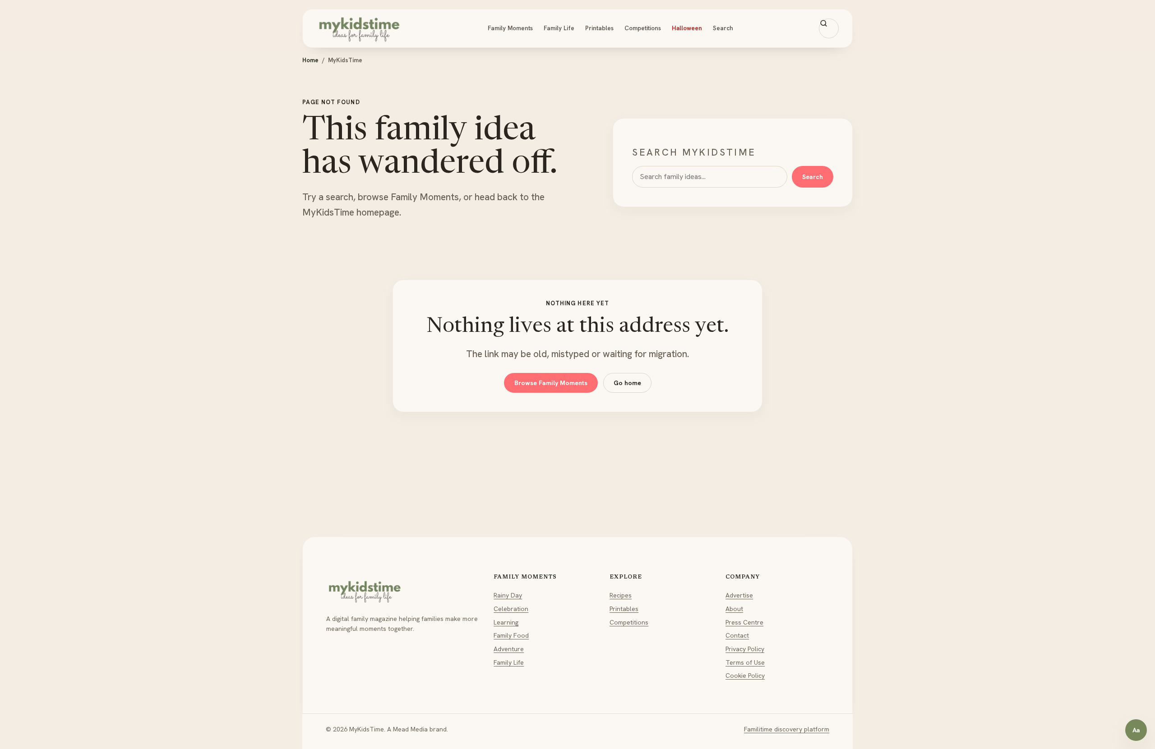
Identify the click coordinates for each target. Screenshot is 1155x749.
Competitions (642, 28)
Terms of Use (745, 662)
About (734, 609)
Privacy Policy (744, 649)
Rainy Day (508, 595)
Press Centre (744, 622)
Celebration (511, 609)
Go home (627, 383)
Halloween (687, 28)
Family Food (511, 635)
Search (723, 28)
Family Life (559, 28)
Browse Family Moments (550, 383)
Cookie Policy (745, 675)
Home (310, 60)
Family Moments (510, 28)
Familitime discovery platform (786, 729)
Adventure (509, 649)
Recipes (621, 595)
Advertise (739, 595)
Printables (599, 28)
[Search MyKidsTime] (829, 28)
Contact (737, 635)
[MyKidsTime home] (359, 28)
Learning (506, 622)
